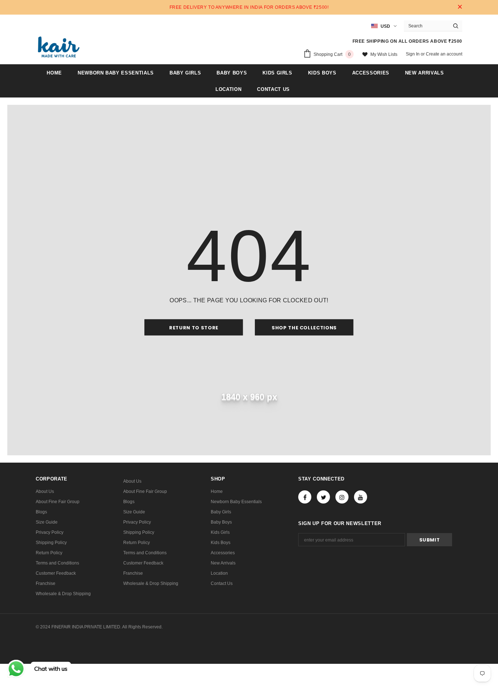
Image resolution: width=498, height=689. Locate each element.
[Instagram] (342, 497)
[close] (459, 7)
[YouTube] (360, 497)
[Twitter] (323, 497)
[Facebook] (304, 497)
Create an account (444, 54)
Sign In (413, 54)
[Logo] (59, 47)
